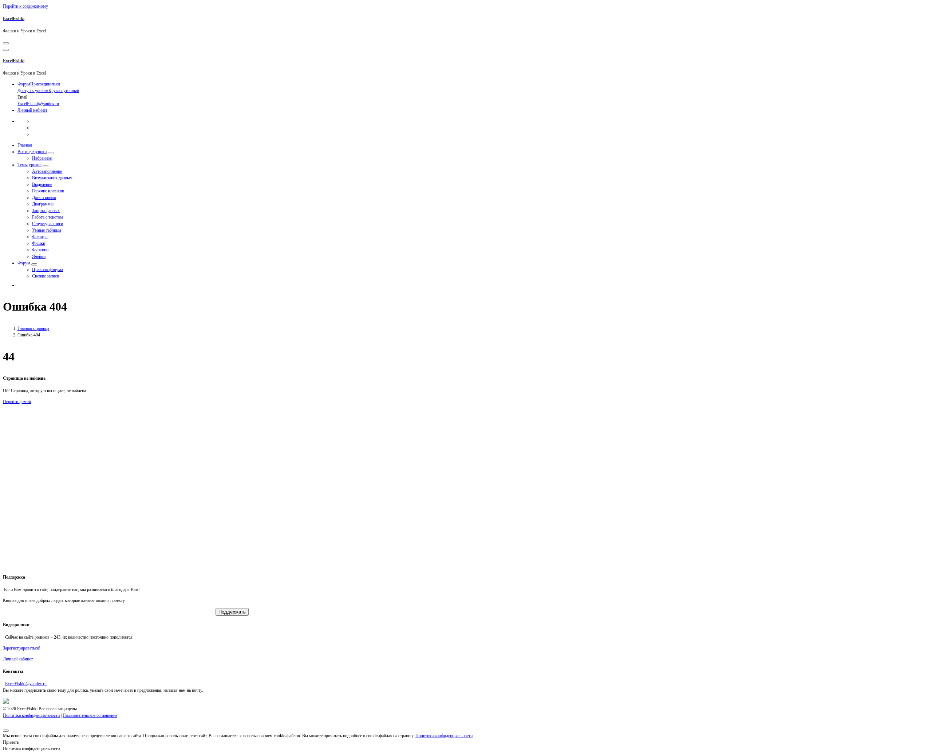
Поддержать (232, 612)
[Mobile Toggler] (51, 153)
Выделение (42, 184)
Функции (40, 249)
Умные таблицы (46, 230)
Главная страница (33, 328)
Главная (24, 145)
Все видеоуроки (32, 151)
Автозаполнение (47, 171)
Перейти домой (17, 401)
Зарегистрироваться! (21, 648)
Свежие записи (45, 276)
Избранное (42, 158)
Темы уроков (29, 164)
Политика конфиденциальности (31, 715)
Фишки (38, 243)
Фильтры (40, 236)
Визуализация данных (52, 177)
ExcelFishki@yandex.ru (26, 683)
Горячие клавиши (48, 190)
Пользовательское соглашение (90, 715)
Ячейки (39, 256)
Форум (23, 262)
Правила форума (47, 269)
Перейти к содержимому (25, 6)
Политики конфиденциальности (444, 735)
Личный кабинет (32, 110)
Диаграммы (43, 204)
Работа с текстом (47, 217)
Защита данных (46, 210)
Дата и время (44, 197)
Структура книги (47, 223)
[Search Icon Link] (21, 285)
